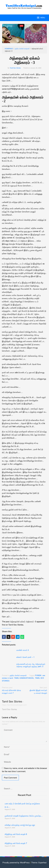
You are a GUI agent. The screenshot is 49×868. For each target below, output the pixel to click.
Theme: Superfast (39, 862)
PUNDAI (38, 675)
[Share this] (4, 637)
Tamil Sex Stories (12, 701)
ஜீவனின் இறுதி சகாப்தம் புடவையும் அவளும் (38, 690)
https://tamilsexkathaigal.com (14, 704)
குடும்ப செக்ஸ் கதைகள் (18, 675)
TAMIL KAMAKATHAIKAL (24, 678)
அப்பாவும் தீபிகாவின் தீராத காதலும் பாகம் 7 (11, 690)
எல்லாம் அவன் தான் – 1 (25, 657)
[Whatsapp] (22, 637)
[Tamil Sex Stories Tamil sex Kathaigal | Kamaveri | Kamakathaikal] (24, 5)
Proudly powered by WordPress (16, 862)
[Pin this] (13, 637)
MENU (42, 18)
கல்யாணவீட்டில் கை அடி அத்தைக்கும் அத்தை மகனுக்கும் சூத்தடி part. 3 (30, 665)
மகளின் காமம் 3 (22, 650)
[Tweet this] (8, 637)
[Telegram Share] (18, 637)
